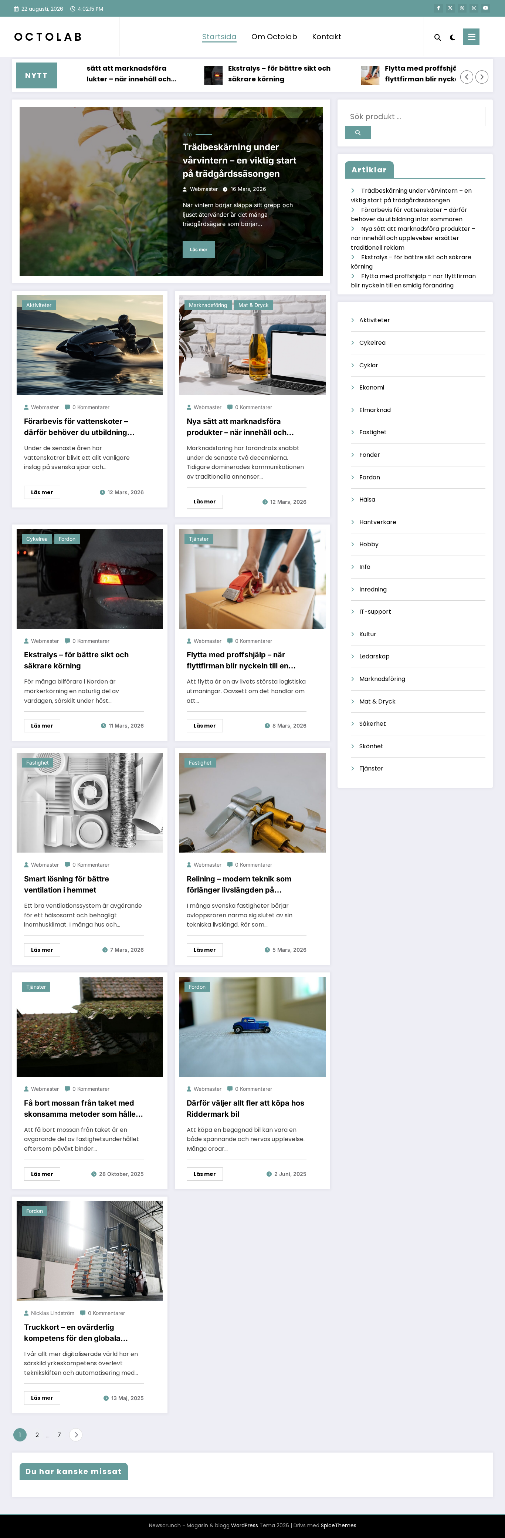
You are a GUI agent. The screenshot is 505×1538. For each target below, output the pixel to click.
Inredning (373, 589)
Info (187, 134)
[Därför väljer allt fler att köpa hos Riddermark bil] (252, 1026)
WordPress (244, 1525)
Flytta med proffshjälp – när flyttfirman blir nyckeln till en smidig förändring (400, 74)
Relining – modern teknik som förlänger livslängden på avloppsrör (239, 885)
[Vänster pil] (467, 77)
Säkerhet (372, 723)
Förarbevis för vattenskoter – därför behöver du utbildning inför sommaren (76, 427)
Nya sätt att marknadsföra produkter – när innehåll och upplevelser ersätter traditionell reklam (93, 74)
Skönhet (371, 746)
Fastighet (37, 762)
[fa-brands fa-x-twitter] (450, 8)
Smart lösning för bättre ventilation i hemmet (66, 884)
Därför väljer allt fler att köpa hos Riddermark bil (245, 1109)
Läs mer (198, 249)
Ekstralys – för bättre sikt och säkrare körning (245, 74)
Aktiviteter (38, 305)
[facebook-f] (438, 8)
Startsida (219, 36)
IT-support (375, 611)
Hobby (369, 544)
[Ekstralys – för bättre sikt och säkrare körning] (90, 578)
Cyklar (368, 365)
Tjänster (199, 539)
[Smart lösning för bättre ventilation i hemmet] (90, 802)
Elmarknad (375, 410)
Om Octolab (274, 36)
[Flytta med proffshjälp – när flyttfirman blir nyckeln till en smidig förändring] (252, 578)
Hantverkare (377, 522)
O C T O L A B (47, 37)
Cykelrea (37, 539)
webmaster (204, 189)
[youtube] (485, 8)
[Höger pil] (482, 77)
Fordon (67, 539)
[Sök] (437, 37)
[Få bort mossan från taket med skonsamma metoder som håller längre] (90, 1026)
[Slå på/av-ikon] (471, 36)
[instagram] (474, 8)
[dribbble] (462, 8)
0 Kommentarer (90, 407)
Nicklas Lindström (52, 1313)
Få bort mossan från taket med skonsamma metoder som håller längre (81, 1109)
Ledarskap (374, 656)
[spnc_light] (452, 36)
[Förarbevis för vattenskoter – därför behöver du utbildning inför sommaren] (90, 345)
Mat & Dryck (253, 305)
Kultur (367, 634)
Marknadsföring (208, 305)
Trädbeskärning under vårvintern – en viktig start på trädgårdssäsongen (239, 160)
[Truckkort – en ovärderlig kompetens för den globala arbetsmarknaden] (90, 1250)
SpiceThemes (338, 1525)
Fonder (369, 455)
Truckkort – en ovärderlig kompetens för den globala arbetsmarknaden (72, 1333)
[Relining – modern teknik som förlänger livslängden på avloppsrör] (252, 802)
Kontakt (326, 36)
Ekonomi (371, 387)
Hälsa (367, 499)
